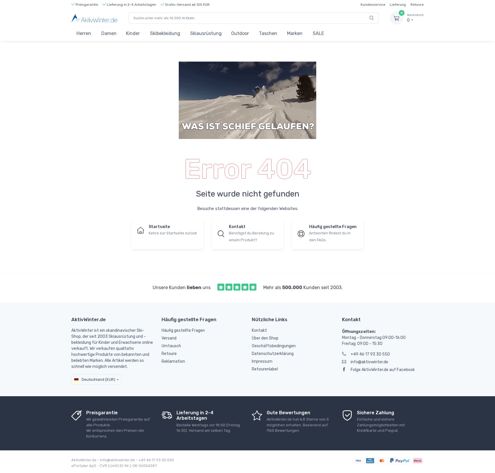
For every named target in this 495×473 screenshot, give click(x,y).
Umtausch (171, 346)
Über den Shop (265, 338)
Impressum (262, 361)
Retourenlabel (265, 369)
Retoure (417, 5)
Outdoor (240, 33)
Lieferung (398, 5)
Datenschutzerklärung (273, 353)
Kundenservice (373, 5)
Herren (83, 33)
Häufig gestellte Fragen (183, 330)
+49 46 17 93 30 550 (370, 354)
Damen (109, 33)
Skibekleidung (165, 33)
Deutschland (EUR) (98, 379)
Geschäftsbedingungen (274, 346)
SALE (318, 33)
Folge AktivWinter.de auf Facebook (383, 369)
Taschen (268, 33)
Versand (169, 338)
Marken (294, 33)
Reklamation (173, 361)
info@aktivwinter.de (369, 362)
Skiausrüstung (206, 33)
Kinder (133, 33)
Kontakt (259, 330)
